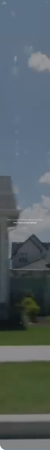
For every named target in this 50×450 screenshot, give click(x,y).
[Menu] (47, 2)
